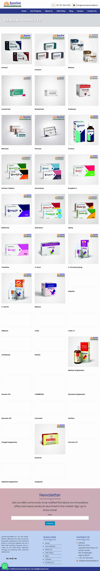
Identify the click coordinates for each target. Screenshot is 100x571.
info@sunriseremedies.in (87, 5)
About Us (49, 11)
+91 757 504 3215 (63, 5)
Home (24, 11)
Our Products (35, 11)
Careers (80, 11)
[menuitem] (24, 11)
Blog (71, 11)
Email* (50, 515)
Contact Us (92, 11)
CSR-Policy (61, 11)
